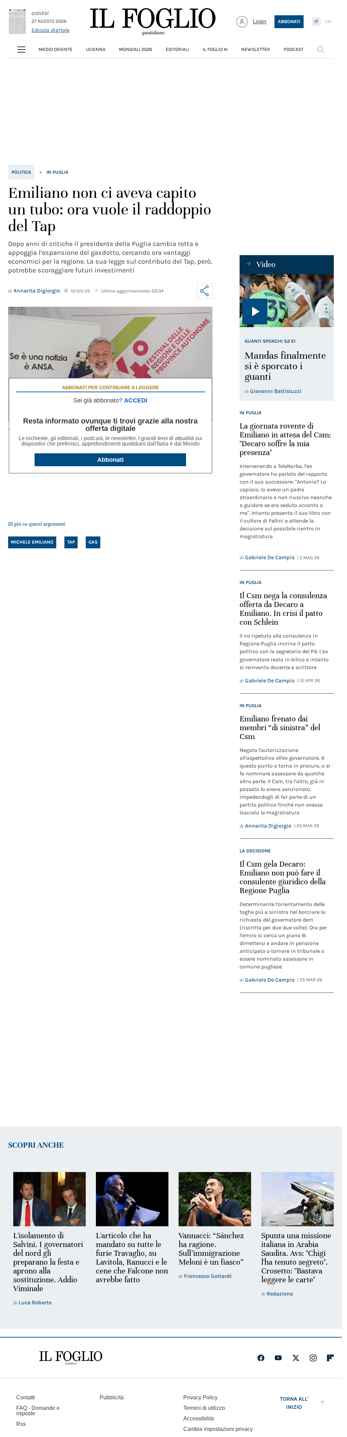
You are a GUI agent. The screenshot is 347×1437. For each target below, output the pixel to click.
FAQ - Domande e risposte (38, 1410)
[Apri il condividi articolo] (204, 291)
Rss (21, 1423)
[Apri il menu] (21, 49)
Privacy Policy (200, 1397)
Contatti (25, 1397)
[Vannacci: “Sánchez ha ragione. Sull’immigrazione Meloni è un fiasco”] (211, 1199)
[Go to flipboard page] (330, 1357)
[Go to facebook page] (261, 1357)
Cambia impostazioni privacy (218, 1428)
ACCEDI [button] (135, 400)
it (316, 21)
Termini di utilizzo (204, 1407)
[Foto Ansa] (287, 300)
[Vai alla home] (153, 21)
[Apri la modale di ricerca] (320, 49)
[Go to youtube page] (278, 1357)
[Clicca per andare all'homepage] (71, 1357)
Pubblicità (112, 1397)
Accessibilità (198, 1418)
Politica (21, 172)
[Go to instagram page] (313, 1357)
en (328, 21)
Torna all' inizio (294, 1402)
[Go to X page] (295, 1357)
